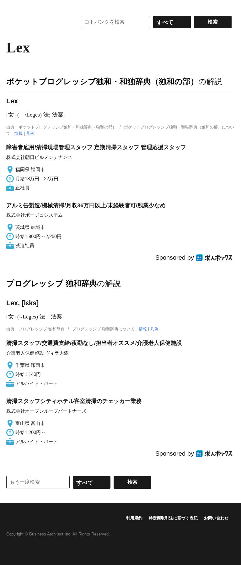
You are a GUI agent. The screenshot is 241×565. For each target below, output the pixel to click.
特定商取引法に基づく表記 (173, 518)
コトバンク (37, 22)
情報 (18, 133)
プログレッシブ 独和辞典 (51, 283)
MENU (12, 6)
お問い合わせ (216, 518)
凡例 (30, 133)
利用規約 (134, 518)
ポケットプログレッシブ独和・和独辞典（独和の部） (102, 81)
